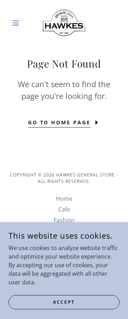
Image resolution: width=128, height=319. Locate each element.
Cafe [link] (64, 209)
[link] (64, 23)
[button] (17, 23)
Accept (64, 302)
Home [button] (64, 199)
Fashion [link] (64, 220)
